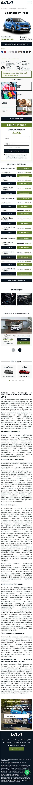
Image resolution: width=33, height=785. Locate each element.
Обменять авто (24, 176)
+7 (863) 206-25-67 (19, 745)
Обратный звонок (17, 749)
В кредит (9, 176)
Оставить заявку (16, 726)
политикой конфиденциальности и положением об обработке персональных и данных (16, 156)
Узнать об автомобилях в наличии (16, 44)
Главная (3, 8)
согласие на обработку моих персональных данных (16, 158)
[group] (8, 299)
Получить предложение (17, 151)
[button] (19, 350)
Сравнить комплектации (16, 280)
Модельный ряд (11, 8)
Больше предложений (16, 118)
